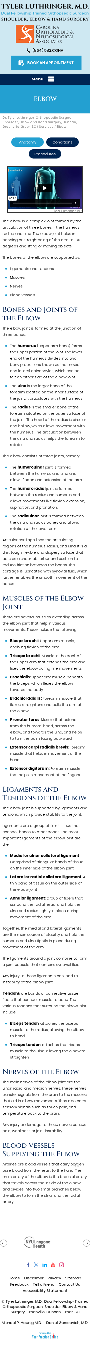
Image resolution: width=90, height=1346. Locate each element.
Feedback (19, 1284)
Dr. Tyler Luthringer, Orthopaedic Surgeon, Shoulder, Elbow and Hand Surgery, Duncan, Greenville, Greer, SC (39, 122)
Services (46, 126)
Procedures (45, 154)
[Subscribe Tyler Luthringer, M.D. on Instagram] (61, 1264)
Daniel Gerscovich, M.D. (67, 1322)
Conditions (62, 142)
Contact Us (69, 1284)
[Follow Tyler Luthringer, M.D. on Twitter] (36, 1264)
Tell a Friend (43, 1284)
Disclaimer (34, 1278)
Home (14, 1278)
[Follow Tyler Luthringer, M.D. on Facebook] (27, 1264)
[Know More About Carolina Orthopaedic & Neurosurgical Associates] (45, 34)
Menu (38, 79)
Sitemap (73, 1278)
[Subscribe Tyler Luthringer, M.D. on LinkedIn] (44, 1264)
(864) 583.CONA (47, 50)
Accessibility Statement (45, 1290)
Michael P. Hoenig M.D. (22, 1322)
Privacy (54, 1278)
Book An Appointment (50, 63)
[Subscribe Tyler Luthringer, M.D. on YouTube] (53, 1264)
